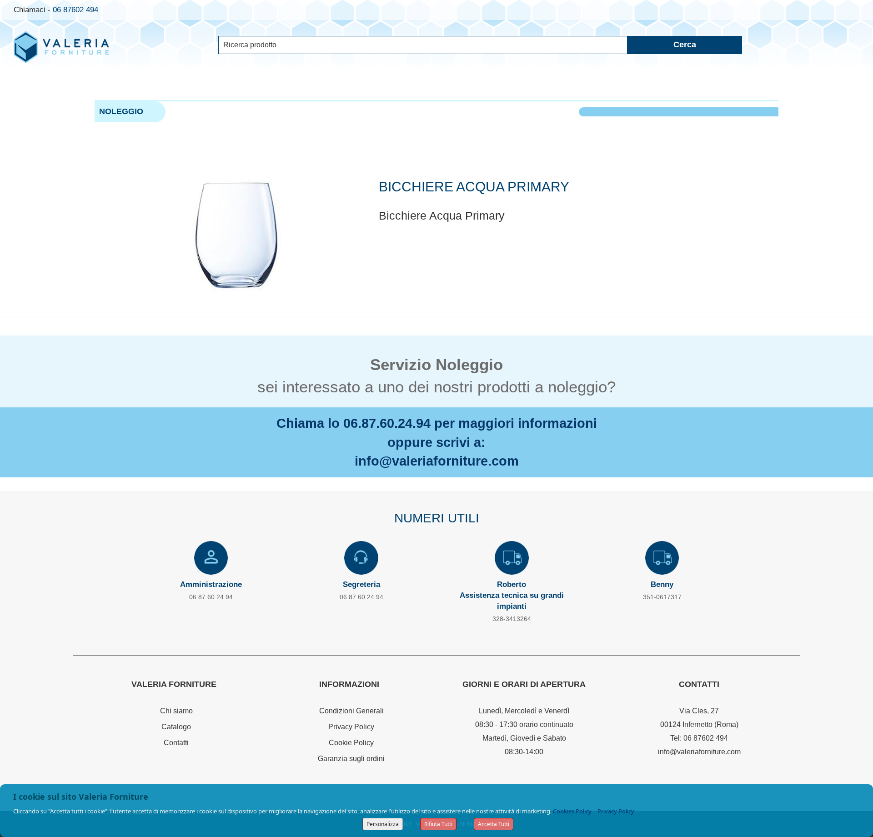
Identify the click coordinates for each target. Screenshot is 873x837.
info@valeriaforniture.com (437, 461)
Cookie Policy (351, 743)
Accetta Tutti (493, 824)
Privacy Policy (351, 727)
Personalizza (382, 824)
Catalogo (176, 727)
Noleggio (121, 111)
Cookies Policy (572, 811)
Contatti (176, 743)
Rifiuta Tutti (438, 824)
